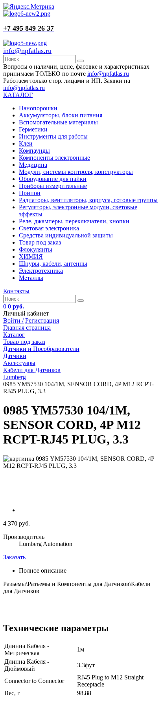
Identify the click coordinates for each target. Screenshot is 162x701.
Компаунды (34, 150)
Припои (29, 193)
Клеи (26, 143)
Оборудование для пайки (53, 178)
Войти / (13, 320)
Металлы (31, 277)
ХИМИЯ (31, 256)
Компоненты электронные (54, 157)
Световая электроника (49, 228)
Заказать (14, 557)
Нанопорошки (38, 108)
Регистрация (42, 320)
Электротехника (41, 270)
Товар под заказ (40, 242)
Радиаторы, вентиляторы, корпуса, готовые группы (88, 200)
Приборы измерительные (53, 186)
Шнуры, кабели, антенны (53, 263)
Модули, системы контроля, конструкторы (76, 171)
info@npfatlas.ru (27, 51)
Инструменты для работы (53, 136)
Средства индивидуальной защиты (66, 235)
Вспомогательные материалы (58, 122)
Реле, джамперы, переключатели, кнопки (74, 221)
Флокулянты (35, 249)
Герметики (33, 129)
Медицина (33, 164)
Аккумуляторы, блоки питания (60, 115)
